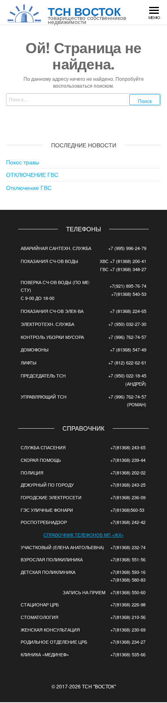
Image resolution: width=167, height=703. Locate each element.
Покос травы (22, 162)
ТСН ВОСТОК (84, 11)
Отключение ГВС (28, 187)
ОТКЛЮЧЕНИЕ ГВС (32, 174)
